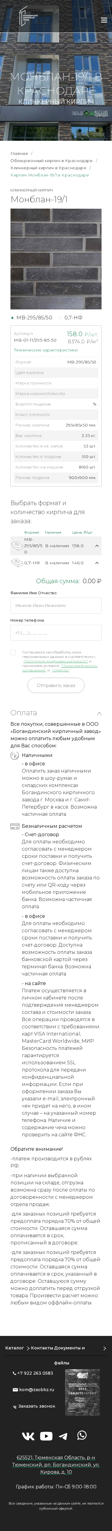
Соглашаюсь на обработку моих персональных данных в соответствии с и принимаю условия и (59, 661)
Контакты (42, 1348)
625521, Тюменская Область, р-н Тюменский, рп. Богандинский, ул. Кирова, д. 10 (56, 1465)
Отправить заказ (56, 685)
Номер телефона (27, 620)
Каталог (14, 1348)
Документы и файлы (69, 1355)
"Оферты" (60, 670)
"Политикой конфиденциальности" (55, 661)
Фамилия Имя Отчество (33, 593)
